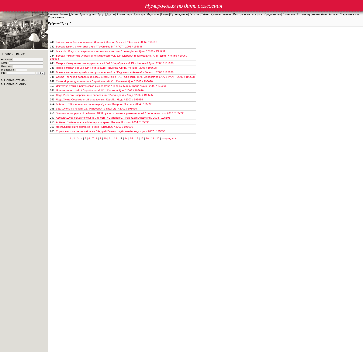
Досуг (101, 14)
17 (141, 138)
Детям (74, 14)
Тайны (205, 14)
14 (126, 138)
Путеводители (179, 14)
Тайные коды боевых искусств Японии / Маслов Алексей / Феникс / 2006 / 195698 (106, 42)
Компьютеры (124, 14)
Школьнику (303, 14)
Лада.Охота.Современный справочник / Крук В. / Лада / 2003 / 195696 (99, 99)
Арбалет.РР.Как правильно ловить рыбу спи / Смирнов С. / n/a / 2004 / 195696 (104, 104)
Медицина (153, 14)
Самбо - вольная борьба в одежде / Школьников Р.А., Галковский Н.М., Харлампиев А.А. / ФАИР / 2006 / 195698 (125, 76)
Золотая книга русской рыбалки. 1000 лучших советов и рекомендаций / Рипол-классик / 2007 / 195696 (120, 113)
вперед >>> (169, 138)
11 (110, 138)
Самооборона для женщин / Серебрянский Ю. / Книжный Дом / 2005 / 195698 (104, 81)
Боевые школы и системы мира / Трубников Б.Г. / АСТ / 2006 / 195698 (99, 46)
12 (115, 138)
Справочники (56, 17)
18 (147, 138)
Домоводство (88, 14)
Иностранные (241, 14)
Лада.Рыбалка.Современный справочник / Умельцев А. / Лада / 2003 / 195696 (104, 94)
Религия (194, 14)
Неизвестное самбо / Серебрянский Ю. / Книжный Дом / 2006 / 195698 (100, 90)
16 (136, 138)
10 (105, 138)
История (257, 14)
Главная (53, 14)
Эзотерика (288, 14)
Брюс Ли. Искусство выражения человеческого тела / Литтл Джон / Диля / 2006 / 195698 (110, 51)
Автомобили (319, 14)
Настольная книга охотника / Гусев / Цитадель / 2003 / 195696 (94, 126)
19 (152, 138)
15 (131, 138)
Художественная (221, 14)
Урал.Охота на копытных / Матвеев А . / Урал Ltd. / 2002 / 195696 (96, 108)
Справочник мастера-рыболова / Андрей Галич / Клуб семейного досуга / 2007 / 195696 (110, 131)
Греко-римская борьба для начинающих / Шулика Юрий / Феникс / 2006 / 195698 (106, 67)
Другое (110, 14)
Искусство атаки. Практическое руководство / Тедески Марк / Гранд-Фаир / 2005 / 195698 (111, 85)
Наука (165, 14)
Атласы (333, 14)
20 (157, 138)
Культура (139, 14)
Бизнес (64, 14)
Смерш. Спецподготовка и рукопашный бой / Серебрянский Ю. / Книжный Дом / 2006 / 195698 (115, 63)
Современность (349, 14)
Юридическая (272, 14)
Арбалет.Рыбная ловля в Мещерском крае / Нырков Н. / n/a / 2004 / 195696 (102, 122)
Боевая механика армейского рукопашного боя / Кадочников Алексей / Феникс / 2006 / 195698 (115, 72)
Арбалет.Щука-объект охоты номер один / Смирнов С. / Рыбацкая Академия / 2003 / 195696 (113, 117)
